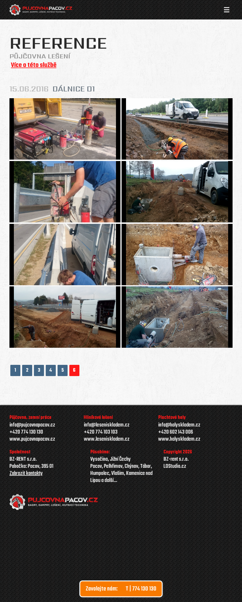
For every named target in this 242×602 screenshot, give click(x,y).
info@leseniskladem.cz (107, 425)
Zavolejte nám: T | (121, 588)
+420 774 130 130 (26, 432)
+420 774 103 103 (100, 432)
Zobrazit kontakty (26, 473)
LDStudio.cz (174, 466)
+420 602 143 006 (175, 432)
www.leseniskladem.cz (107, 439)
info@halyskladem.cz (179, 425)
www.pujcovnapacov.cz (32, 439)
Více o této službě (33, 65)
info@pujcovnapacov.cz (32, 425)
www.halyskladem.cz (179, 439)
